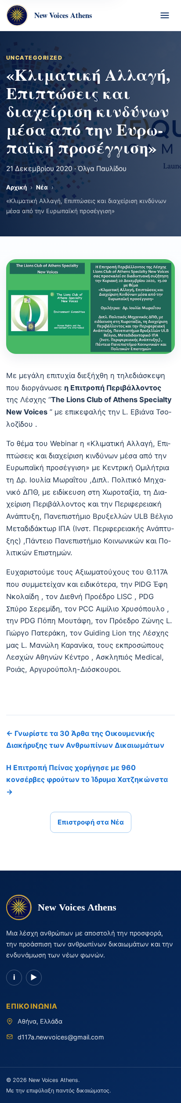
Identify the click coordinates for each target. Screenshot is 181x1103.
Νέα (42, 187)
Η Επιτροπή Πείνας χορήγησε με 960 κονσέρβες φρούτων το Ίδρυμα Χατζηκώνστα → (87, 779)
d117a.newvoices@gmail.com (61, 1037)
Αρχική (16, 187)
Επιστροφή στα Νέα (91, 822)
